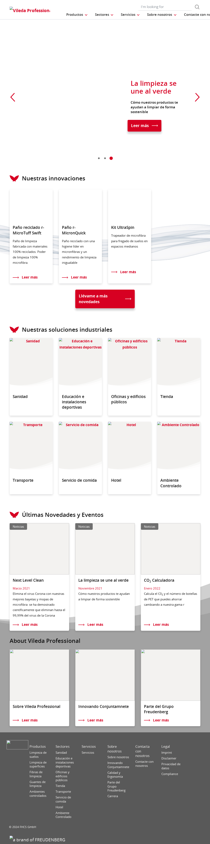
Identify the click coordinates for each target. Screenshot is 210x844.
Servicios (89, 746)
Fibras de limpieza (36, 774)
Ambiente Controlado (63, 815)
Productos (38, 746)
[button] (77, 14)
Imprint (166, 753)
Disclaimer (168, 758)
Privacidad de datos (170, 766)
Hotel (59, 807)
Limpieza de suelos (38, 755)
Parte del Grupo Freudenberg (116, 786)
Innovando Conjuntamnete (118, 765)
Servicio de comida (63, 799)
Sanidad (61, 753)
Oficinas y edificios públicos (63, 776)
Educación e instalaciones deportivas (65, 762)
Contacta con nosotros (142, 751)
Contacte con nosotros (144, 764)
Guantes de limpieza (38, 784)
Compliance (169, 774)
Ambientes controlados (38, 794)
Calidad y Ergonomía (115, 775)
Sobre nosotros (114, 748)
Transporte (63, 792)
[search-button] (197, 7)
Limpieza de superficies (38, 764)
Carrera (112, 796)
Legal (165, 746)
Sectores (63, 746)
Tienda (60, 786)
